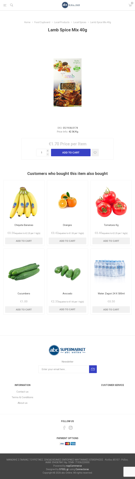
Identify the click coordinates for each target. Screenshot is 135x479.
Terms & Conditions (22, 397)
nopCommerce (74, 465)
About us (22, 402)
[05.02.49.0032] (23, 200)
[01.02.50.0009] (67, 200)
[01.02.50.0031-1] (67, 269)
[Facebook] (64, 427)
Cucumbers (24, 293)
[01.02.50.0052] (23, 269)
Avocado (67, 293)
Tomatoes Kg (111, 225)
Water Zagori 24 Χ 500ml (111, 293)
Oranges (67, 225)
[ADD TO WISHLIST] (95, 152)
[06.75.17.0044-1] (111, 269)
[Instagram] (70, 427)
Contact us (22, 391)
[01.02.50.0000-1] (111, 200)
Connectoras (82, 469)
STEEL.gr (63, 469)
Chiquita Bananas (23, 225)
